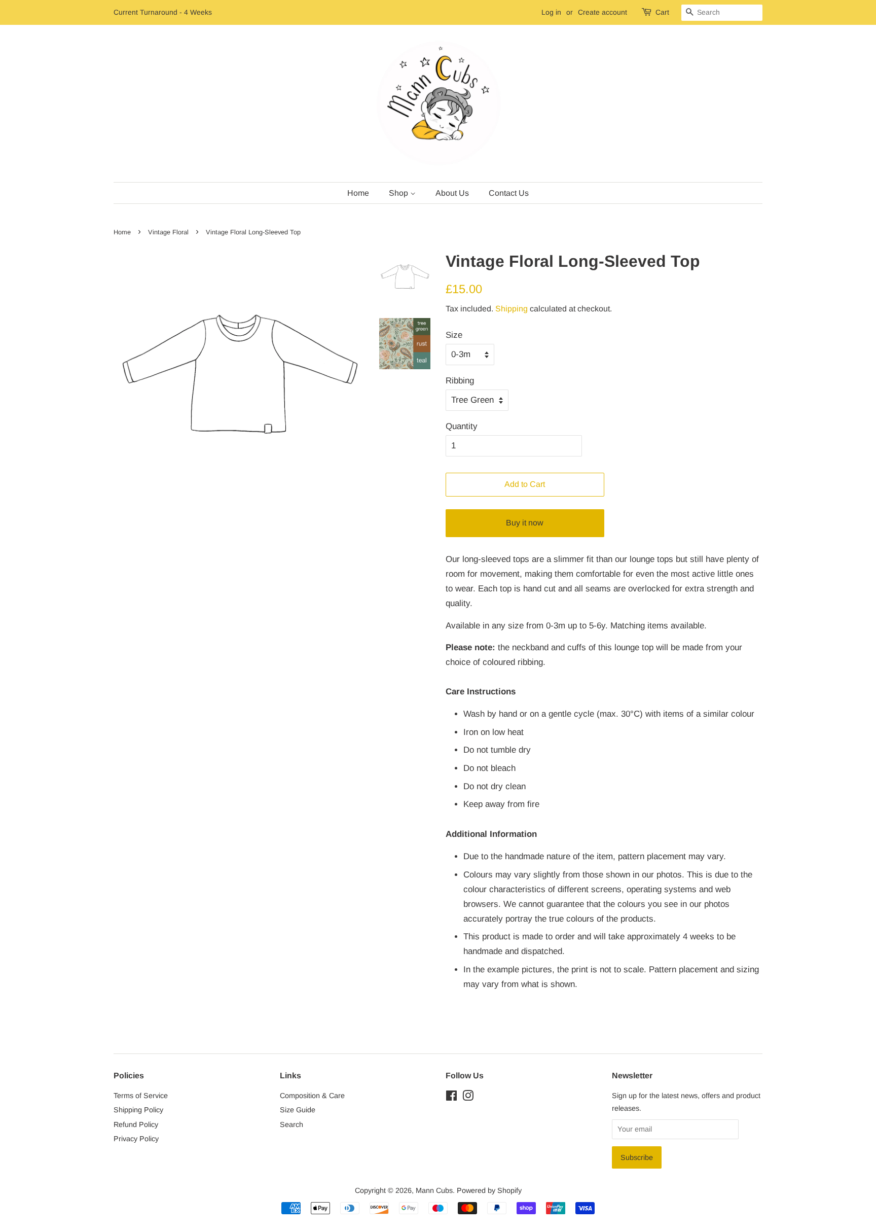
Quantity (462, 426)
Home (358, 193)
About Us (452, 193)
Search (291, 1124)
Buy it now (524, 522)
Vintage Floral (168, 232)
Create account (602, 12)
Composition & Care (312, 1096)
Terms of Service (141, 1096)
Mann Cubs (434, 1190)
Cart (662, 12)
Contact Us (509, 193)
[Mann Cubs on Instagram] (467, 1098)
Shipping (511, 308)
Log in (551, 12)
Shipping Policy (138, 1110)
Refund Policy (136, 1124)
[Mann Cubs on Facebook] (451, 1098)
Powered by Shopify (489, 1190)
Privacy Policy (136, 1139)
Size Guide (297, 1110)
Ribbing (460, 380)
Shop (399, 193)
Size (454, 335)
